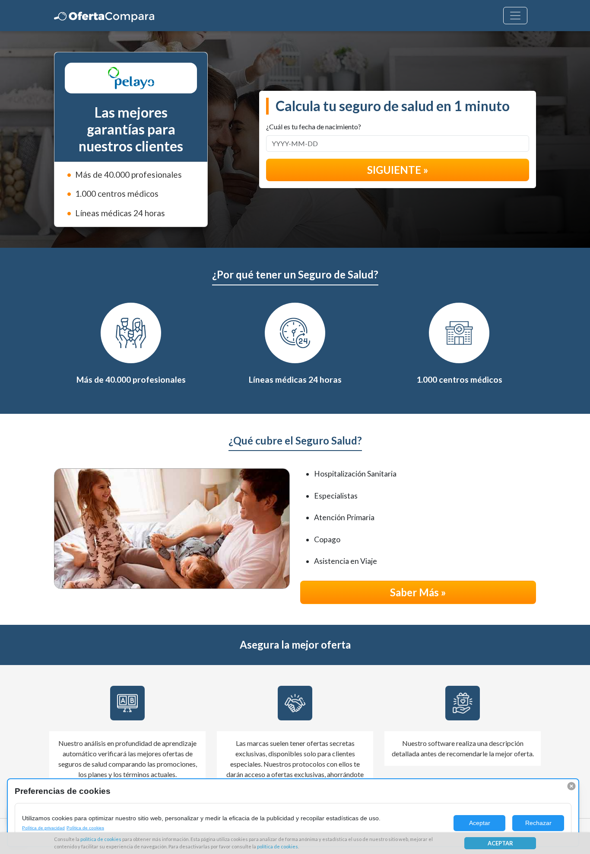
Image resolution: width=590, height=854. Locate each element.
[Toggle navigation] (515, 15)
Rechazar (538, 822)
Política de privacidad (43, 827)
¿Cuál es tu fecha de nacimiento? (313, 126)
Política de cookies (85, 827)
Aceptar (479, 822)
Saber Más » (418, 592)
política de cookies (100, 839)
